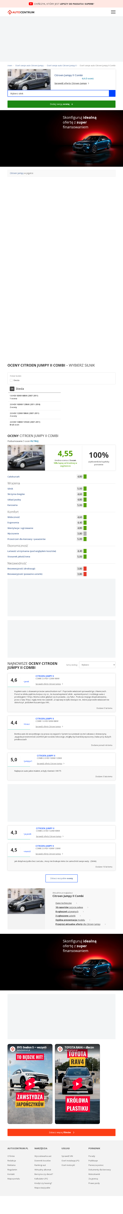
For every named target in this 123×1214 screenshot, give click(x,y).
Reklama (11, 1165)
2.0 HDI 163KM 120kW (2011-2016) (25, 406)
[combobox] (62, 93)
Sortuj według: (72, 665)
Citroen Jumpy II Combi (68, 75)
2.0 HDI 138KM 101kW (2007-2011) (25, 423)
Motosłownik (94, 1174)
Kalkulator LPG (41, 1178)
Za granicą (93, 1178)
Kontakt (11, 1174)
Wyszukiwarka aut (42, 1156)
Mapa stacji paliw (42, 1187)
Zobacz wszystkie (61, 878)
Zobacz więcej (60, 1132)
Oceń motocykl (68, 1165)
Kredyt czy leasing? (43, 1183)
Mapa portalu (14, 1178)
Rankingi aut (40, 1165)
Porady (91, 1156)
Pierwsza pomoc (96, 1165)
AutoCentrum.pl (21, 12)
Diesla (16, 380)
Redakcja (12, 1160)
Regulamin (12, 1169)
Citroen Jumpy (17, 173)
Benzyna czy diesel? (43, 1174)
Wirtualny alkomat (42, 1169)
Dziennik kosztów (42, 1160)
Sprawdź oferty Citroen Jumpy (48, 684)
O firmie (11, 1156)
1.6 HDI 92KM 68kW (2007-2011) (24, 397)
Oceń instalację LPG (70, 1160)
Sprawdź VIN (67, 1156)
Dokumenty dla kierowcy (99, 1169)
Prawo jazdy (94, 1183)
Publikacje (93, 1160)
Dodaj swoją (59, 104)
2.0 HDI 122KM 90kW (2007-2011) (24, 414)
